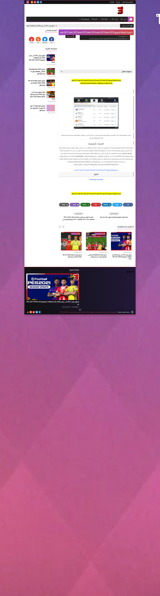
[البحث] (27, 2)
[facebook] (41, 2)
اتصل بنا (112, 2)
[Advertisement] (96, 55)
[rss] (32, 2)
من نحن (118, 2)
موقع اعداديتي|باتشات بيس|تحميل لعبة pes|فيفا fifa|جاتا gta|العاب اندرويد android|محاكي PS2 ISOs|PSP (88, 312)
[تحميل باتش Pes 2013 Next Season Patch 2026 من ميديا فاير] (51, 83)
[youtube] (35, 2)
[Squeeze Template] (132, 312)
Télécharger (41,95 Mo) (96, 179)
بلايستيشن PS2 (85, 19)
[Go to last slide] (63, 226)
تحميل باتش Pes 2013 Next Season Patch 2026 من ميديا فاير (72, 256)
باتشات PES (104, 19)
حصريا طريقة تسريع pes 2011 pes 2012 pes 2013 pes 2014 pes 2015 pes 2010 (96, 170)
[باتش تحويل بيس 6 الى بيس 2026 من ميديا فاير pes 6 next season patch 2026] (51, 94)
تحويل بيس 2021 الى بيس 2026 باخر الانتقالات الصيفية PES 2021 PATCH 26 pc (57, 26)
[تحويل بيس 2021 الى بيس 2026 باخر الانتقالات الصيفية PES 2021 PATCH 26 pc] (51, 57)
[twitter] (38, 2)
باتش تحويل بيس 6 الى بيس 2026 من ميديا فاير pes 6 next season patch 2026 (42, 95)
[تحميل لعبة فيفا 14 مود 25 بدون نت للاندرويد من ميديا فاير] (51, 108)
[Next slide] (60, 226)
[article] (78, 216)
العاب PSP (94, 19)
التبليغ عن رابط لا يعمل (127, 2)
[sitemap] (27, 312)
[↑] (80, 309)
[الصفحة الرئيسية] (131, 19)
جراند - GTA (115, 19)
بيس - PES (123, 19)
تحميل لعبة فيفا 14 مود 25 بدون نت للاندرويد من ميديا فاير (37, 108)
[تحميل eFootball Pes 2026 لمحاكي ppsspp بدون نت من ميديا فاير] (51, 71)
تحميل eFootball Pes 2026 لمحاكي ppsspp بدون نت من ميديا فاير (97, 256)
